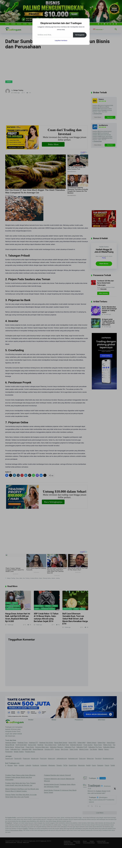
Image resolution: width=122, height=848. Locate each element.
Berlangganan (79, 35)
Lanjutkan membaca (61, 40)
